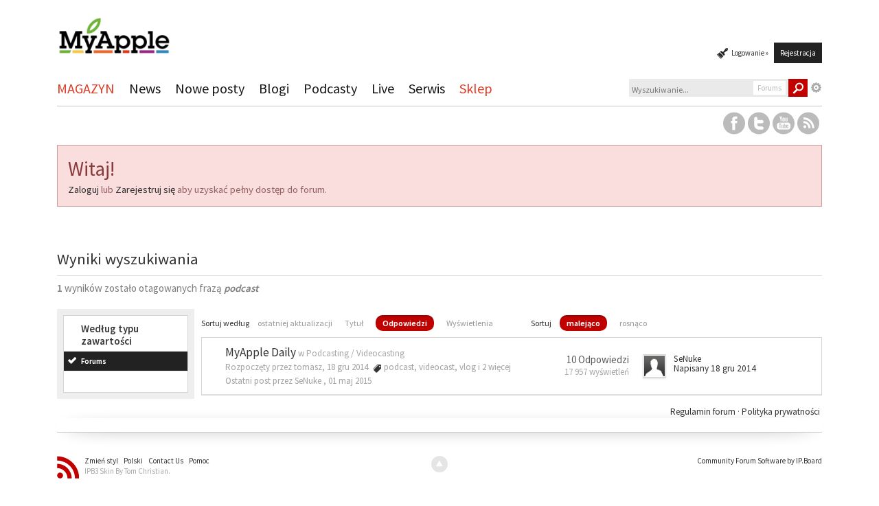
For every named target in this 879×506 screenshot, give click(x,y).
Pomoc (199, 460)
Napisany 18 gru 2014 (715, 368)
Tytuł (354, 323)
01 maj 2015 (350, 381)
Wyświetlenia (469, 323)
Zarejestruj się (145, 189)
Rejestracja (798, 53)
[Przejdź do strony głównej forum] (114, 29)
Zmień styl (101, 460)
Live (383, 88)
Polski (133, 460)
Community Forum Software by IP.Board (759, 460)
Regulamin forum (704, 411)
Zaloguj (83, 189)
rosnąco (633, 323)
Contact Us (165, 460)
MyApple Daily (260, 352)
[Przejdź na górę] (439, 464)
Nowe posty (209, 88)
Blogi (274, 88)
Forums (93, 361)
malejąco (583, 323)
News (145, 88)
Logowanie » (749, 53)
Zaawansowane (816, 87)
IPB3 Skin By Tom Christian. (127, 471)
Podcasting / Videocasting (355, 353)
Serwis (427, 88)
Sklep (475, 88)
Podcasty (330, 88)
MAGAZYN (86, 88)
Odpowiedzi (405, 323)
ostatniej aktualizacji (295, 323)
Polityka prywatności (781, 411)
